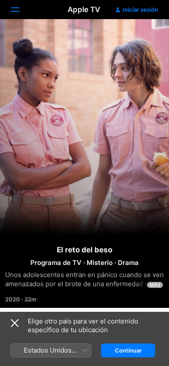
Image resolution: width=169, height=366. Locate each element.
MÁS (155, 285)
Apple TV (84, 9)
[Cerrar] (15, 323)
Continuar (128, 350)
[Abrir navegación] (20, 9)
